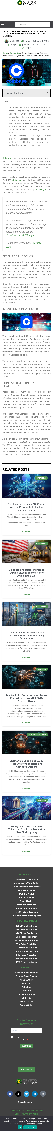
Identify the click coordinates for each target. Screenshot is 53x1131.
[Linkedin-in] (35, 1094)
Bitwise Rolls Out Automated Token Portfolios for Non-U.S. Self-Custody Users (26, 698)
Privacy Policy (17, 1110)
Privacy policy (30, 1127)
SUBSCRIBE (26, 1046)
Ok (20, 1127)
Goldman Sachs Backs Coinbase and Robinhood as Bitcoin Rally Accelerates (26, 635)
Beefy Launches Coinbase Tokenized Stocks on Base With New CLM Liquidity (26, 829)
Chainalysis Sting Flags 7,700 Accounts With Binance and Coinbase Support (26, 763)
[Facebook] (10, 1094)
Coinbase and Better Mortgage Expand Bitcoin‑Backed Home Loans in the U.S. (26, 572)
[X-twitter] (18, 1094)
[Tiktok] (43, 1094)
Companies (15, 53)
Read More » (26, 532)
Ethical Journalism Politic (27, 1114)
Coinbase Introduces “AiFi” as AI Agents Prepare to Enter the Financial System (26, 507)
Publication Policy (34, 1110)
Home (5, 53)
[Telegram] (26, 1094)
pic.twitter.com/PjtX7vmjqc (20, 235)
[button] (2, 24)
